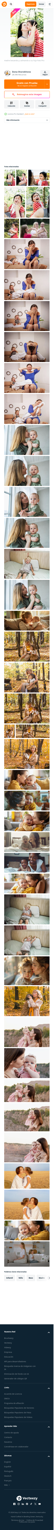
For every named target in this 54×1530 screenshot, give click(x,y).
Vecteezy (8, 1389)
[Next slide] (43, 1324)
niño (21, 1324)
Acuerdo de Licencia (13, 1440)
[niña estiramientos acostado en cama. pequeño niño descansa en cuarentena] (26, 987)
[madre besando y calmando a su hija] (9, 178)
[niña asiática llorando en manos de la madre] (36, 202)
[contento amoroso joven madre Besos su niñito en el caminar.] (26, 1017)
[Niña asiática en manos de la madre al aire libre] (14, 195)
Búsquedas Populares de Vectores (19, 1454)
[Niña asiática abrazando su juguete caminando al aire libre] (36, 228)
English (7, 1508)
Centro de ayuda (11, 1479)
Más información (13, 120)
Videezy (7, 1393)
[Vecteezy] (4, 4)
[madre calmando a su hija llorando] (21, 178)
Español (7, 1513)
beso (31, 1324)
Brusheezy (8, 1384)
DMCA (7, 1445)
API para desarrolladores (15, 1407)
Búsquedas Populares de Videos (18, 1463)
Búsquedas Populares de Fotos (17, 1459)
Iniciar (41, 4)
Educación (8, 1403)
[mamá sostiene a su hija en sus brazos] (26, 1194)
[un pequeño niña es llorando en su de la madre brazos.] (19, 260)
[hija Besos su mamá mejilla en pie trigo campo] (26, 1222)
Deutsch (7, 1522)
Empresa (8, 1398)
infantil (9, 1324)
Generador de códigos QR (15, 1425)
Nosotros (8, 1488)
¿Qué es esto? (29, 114)
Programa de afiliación (14, 1449)
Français (8, 1527)
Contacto (8, 1483)
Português (8, 1517)
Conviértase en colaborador (16, 1493)
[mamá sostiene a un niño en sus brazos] (26, 1109)
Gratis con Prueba (27, 84)
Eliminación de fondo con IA (16, 1420)
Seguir (45, 74)
